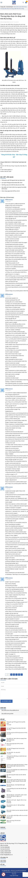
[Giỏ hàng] (26, 2)
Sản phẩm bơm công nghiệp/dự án (10, 710)
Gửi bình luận (7, 701)
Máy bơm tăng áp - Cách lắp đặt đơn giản (16, 784)
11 (19, 674)
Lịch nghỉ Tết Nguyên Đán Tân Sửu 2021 (16, 748)
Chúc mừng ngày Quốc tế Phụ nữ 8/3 (11, 191)
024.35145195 (6, 849)
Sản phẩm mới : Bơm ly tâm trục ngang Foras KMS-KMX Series (14, 188)
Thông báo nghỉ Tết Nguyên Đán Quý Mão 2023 (13, 180)
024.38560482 (6, 847)
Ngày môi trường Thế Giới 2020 (13, 820)
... (16, 674)
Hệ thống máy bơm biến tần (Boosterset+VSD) (13, 185)
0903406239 (7, 852)
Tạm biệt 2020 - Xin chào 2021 (13, 752)
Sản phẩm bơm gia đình (7, 713)
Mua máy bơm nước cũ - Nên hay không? (16, 805)
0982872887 (7, 851)
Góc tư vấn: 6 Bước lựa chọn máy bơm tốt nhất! (17, 810)
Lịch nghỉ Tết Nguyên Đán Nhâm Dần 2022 (12, 182)
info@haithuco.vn (8, 854)
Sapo (17, 875)
